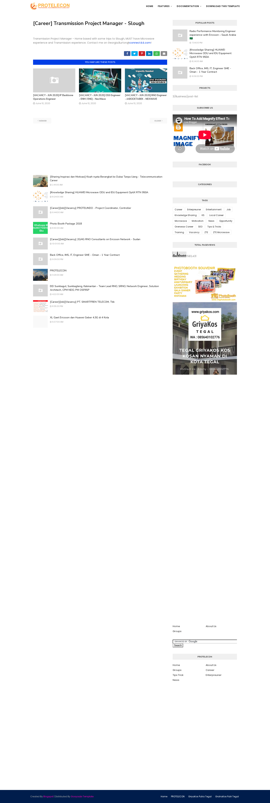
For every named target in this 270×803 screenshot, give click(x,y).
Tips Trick (178, 675)
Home (176, 626)
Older (157, 120)
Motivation (198, 220)
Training (179, 232)
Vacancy (194, 232)
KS (203, 215)
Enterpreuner (194, 209)
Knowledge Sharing (186, 215)
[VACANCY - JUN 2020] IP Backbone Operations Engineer (53, 97)
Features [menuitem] (164, 6)
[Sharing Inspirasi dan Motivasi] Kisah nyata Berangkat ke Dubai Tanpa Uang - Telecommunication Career (106, 178)
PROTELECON (58, 270)
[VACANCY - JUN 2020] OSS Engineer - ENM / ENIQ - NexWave (99, 97)
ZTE (206, 232)
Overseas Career (184, 226)
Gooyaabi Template (82, 796)
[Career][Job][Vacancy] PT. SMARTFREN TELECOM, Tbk (82, 302)
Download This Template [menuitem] (223, 6)
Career (178, 209)
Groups (177, 631)
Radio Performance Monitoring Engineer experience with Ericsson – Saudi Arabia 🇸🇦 (213, 34)
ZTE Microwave (221, 232)
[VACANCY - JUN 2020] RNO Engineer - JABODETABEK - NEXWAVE (146, 97)
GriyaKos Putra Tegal (200, 796)
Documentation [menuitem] (188, 6)
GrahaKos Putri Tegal (227, 796)
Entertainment (214, 209)
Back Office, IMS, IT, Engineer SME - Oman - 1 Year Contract (85, 255)
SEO (200, 226)
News (211, 220)
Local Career (216, 215)
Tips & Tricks (214, 226)
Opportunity (225, 220)
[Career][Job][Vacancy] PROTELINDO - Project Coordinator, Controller (90, 208)
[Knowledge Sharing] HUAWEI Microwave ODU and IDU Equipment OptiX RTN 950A (99, 192)
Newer (43, 120)
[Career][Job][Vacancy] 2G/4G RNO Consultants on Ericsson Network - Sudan (95, 239)
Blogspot (48, 796)
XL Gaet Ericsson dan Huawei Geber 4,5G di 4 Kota (79, 317)
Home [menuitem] (149, 6)
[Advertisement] (100, 149)
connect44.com (140, 43)
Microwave (181, 220)
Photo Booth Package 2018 (66, 223)
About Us (211, 626)
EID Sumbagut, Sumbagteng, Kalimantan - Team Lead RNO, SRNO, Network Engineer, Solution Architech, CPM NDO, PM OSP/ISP (104, 288)
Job (228, 209)
